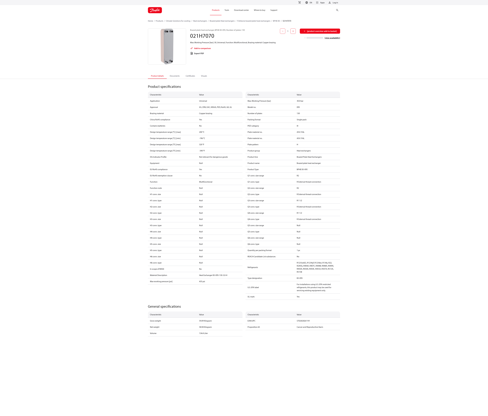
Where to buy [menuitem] (259, 10)
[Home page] (155, 10)
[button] (308, 3)
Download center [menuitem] (241, 10)
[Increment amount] (293, 31)
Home (150, 21)
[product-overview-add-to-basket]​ (322, 31)
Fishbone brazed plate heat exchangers (253, 21)
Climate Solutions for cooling (178, 21)
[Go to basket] (300, 3)
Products (159, 21)
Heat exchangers (200, 21)
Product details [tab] (157, 76)
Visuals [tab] (204, 76)
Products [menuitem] (215, 10)
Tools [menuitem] (227, 10)
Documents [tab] (175, 76)
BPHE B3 (276, 21)
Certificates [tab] (190, 76)
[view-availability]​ (332, 38)
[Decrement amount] (282, 31)
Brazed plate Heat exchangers (222, 21)
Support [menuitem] (273, 10)
